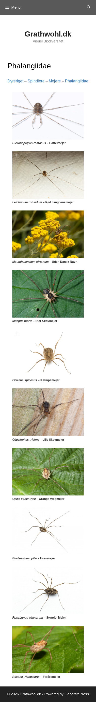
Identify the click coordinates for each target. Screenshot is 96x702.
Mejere (55, 81)
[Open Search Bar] (88, 7)
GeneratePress (76, 694)
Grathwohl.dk (48, 34)
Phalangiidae (76, 81)
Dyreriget (15, 81)
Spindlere (36, 81)
